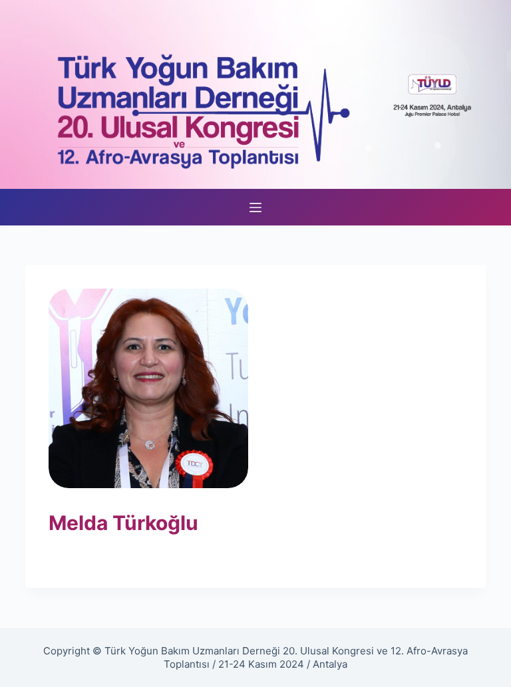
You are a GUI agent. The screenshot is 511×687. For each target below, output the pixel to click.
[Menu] (255, 207)
